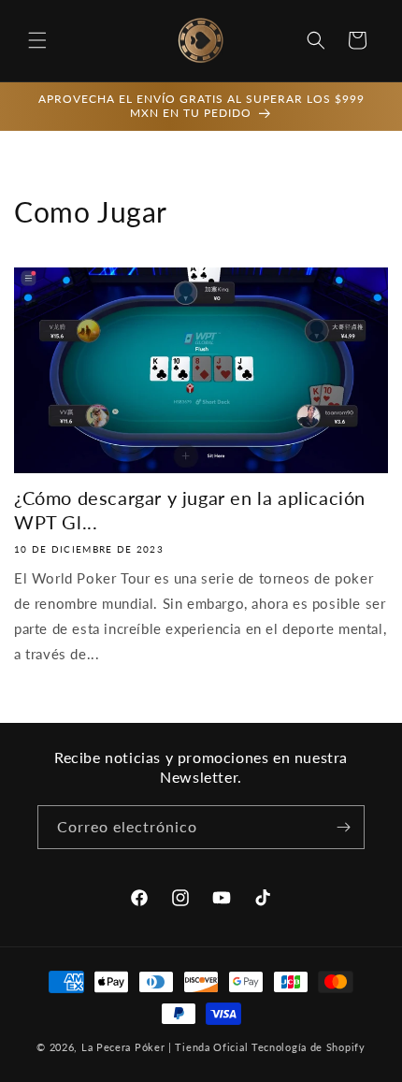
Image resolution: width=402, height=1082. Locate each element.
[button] (37, 40)
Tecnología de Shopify (308, 1047)
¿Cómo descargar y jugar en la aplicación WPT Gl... (190, 509)
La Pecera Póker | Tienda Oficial (164, 1047)
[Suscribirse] (343, 827)
